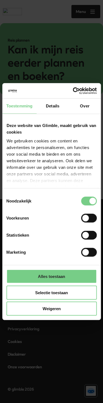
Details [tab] (52, 106)
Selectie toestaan (51, 292)
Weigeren (52, 308)
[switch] (89, 218)
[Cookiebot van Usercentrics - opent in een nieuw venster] (73, 90)
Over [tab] (84, 106)
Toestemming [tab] (19, 106)
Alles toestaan (51, 276)
